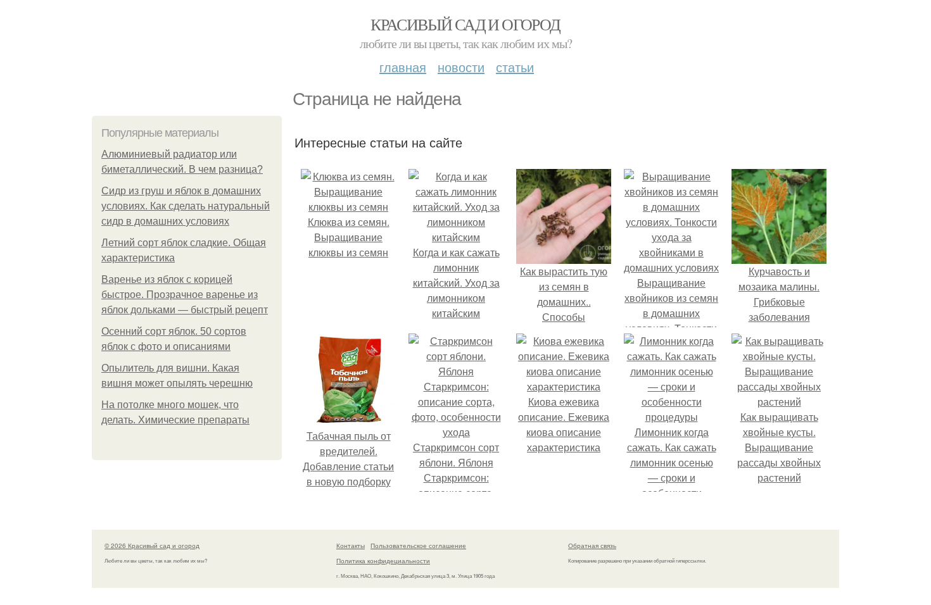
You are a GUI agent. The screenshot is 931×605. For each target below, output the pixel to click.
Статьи (515, 67)
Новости (461, 67)
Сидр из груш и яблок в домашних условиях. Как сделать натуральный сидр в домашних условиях (185, 206)
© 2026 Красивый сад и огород (152, 545)
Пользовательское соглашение (418, 545)
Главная (402, 67)
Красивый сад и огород (465, 24)
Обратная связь (592, 545)
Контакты (350, 545)
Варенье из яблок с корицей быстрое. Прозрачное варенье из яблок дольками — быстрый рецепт (184, 294)
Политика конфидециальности (383, 560)
